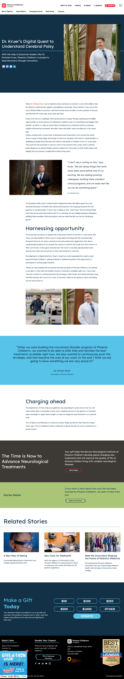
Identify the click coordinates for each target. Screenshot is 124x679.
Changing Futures (36, 11)
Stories (87, 5)
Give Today (73, 470)
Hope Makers (21, 11)
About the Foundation (10, 646)
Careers (5, 651)
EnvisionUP (118, 676)
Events (78, 5)
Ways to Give (66, 5)
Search (98, 5)
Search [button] (61, 11)
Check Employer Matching (48, 657)
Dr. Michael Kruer (37, 104)
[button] (120, 5)
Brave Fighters (7, 11)
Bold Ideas (50, 11)
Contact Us (6, 648)
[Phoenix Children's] (13, 5)
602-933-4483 (72, 654)
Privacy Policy (39, 676)
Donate (110, 5)
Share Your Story (75, 501)
